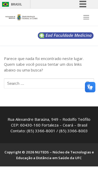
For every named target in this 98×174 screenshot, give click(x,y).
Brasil (16, 4)
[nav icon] (86, 17)
